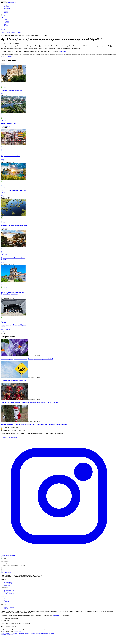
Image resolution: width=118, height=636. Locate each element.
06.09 (2, 93)
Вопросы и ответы (9, 607)
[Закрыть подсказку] (1, 557)
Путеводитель (8, 582)
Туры (5, 5)
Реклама (6, 608)
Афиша (6, 12)
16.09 (2, 195)
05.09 (5, 228)
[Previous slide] (2, 64)
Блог (5, 9)
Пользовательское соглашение (27, 633)
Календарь (7, 8)
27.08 (8, 330)
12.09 (2, 126)
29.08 (2, 228)
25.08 (2, 330)
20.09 (2, 159)
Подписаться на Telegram (10, 437)
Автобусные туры (9, 590)
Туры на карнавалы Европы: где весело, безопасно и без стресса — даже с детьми (29, 402)
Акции (6, 11)
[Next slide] (4, 64)
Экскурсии (7, 6)
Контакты (6, 601)
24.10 (8, 126)
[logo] (11, 2)
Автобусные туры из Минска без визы (14, 381)
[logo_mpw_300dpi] (6, 56)
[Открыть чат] (1, 568)
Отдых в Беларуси (9, 593)
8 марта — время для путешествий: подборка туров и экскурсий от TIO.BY (27, 359)
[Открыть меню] (3, 2)
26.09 (5, 126)
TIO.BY (4, 631)
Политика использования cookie (45, 633)
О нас (5, 598)
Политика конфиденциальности (9, 633)
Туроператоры (8, 583)
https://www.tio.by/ (57, 615)
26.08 (5, 330)
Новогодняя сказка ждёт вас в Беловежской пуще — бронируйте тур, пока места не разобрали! (34, 424)
